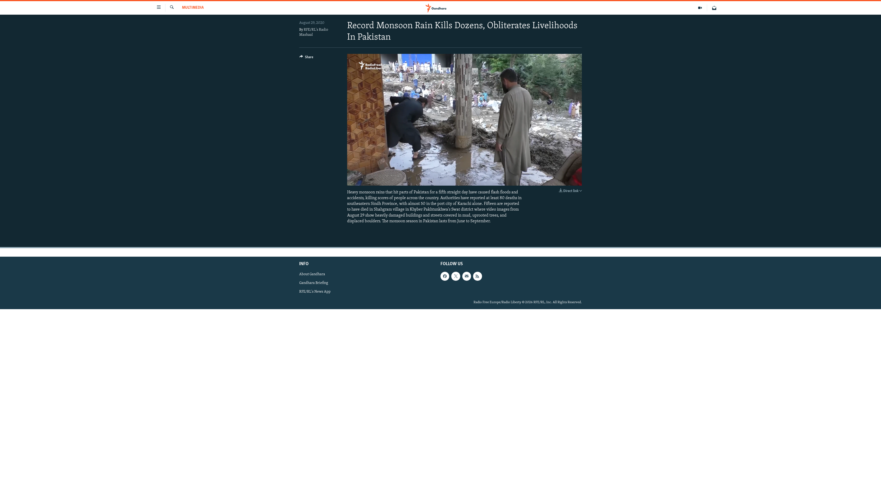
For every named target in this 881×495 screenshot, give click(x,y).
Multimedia (193, 8)
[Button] (306, 58)
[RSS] (477, 276)
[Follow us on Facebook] (444, 276)
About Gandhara (312, 274)
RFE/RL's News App (315, 292)
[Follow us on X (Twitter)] (455, 276)
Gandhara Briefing (313, 283)
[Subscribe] (466, 276)
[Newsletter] (714, 7)
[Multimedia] (700, 7)
